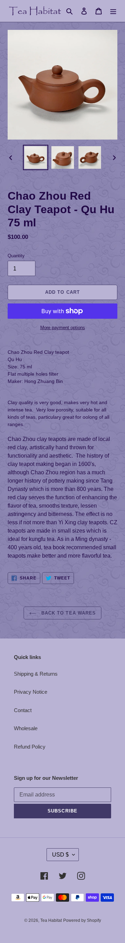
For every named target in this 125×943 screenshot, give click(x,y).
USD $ (60, 855)
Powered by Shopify (82, 920)
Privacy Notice (30, 692)
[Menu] (113, 10)
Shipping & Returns (36, 674)
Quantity (16, 255)
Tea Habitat (51, 920)
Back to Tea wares (68, 613)
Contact (23, 710)
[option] (35, 157)
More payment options (62, 327)
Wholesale (26, 728)
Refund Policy (29, 747)
